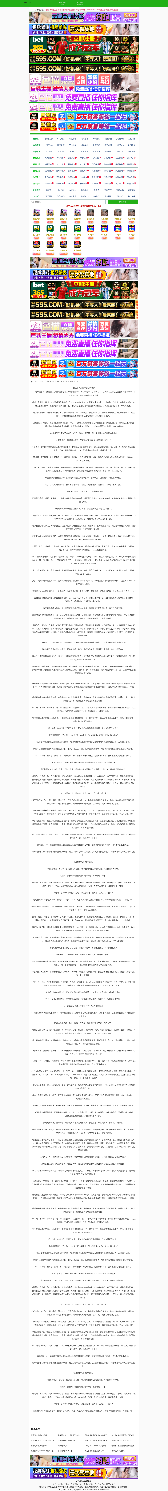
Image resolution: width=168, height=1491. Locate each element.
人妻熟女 (95, 171)
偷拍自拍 (48, 177)
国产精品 (48, 171)
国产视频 (48, 158)
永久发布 (79, 2)
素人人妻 (60, 164)
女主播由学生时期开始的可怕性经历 (124, 1435)
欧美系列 (131, 158)
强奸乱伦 (71, 171)
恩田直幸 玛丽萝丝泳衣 (39, 1435)
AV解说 (60, 158)
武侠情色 (95, 184)
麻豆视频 (71, 158)
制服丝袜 (71, 177)
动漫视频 (119, 158)
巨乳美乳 (83, 171)
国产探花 (95, 164)
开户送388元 (36, 254)
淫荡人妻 (71, 184)
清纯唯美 (60, 177)
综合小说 (131, 184)
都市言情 (48, 184)
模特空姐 (71, 164)
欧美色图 (107, 177)
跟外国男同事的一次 (65, 1451)
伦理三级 (95, 158)
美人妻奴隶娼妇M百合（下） (95, 1451)
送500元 (90, 238)
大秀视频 (119, 171)
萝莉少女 (107, 171)
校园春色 (83, 184)
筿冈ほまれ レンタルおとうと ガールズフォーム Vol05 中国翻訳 (134, 1440)
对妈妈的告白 (63, 1446)
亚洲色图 (95, 177)
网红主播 (107, 164)
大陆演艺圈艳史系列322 (66, 1440)
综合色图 (131, 177)
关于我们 (79, 1481)
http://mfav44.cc (80, 4)
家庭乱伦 (60, 184)
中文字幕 (83, 158)
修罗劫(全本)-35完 (118, 1451)
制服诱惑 (131, 171)
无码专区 (60, 171)
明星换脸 (119, 164)
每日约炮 (90, 222)
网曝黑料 (131, 164)
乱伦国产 (83, 164)
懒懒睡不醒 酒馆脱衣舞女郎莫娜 (123, 1446)
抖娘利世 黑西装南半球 (39, 1446)
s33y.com (27, 2)
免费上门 (36, 222)
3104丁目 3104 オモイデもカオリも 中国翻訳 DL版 (103, 1446)
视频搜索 (122, 202)
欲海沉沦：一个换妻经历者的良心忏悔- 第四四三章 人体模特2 (107, 1440)
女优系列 (107, 158)
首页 (41, 381)
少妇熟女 (83, 177)
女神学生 (48, 164)
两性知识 (107, 184)
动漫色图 (119, 177)
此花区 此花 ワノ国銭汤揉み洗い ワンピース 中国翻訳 (77, 1435)
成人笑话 (119, 184)
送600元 (36, 238)
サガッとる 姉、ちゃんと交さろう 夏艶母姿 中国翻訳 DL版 (52, 1440)
